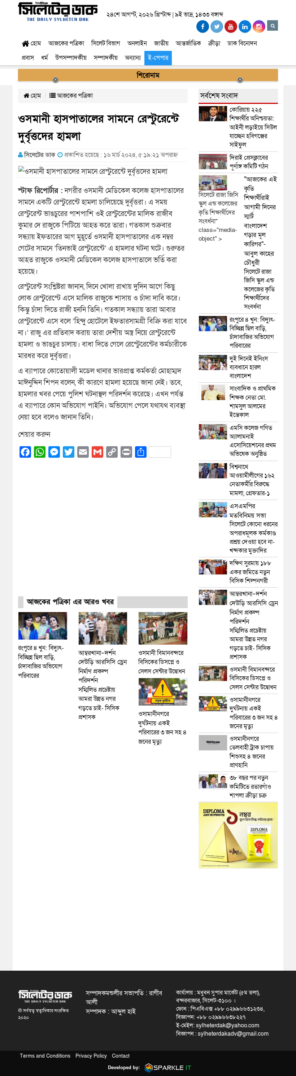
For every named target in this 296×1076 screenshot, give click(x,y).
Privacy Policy (91, 1056)
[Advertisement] (103, 533)
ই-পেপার (158, 58)
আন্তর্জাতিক (188, 43)
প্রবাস (28, 58)
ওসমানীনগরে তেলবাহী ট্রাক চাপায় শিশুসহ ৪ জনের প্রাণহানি (252, 752)
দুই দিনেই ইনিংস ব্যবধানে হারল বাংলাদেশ (249, 368)
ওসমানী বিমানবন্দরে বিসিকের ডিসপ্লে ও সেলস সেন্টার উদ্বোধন (161, 662)
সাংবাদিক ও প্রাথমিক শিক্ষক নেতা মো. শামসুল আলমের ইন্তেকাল (253, 402)
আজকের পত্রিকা (66, 43)
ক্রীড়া (214, 43)
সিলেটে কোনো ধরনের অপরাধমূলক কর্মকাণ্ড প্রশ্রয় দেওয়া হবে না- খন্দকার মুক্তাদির (254, 528)
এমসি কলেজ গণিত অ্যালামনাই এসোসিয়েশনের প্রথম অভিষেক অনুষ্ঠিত (253, 441)
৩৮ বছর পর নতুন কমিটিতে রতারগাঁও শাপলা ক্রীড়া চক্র (250, 787)
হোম (35, 43)
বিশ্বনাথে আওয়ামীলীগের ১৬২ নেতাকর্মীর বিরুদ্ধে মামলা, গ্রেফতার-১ (252, 480)
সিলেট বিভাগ (105, 43)
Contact (121, 1056)
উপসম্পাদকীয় (71, 58)
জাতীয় (161, 43)
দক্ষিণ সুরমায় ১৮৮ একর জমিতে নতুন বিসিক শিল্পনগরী (250, 572)
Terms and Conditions (45, 1056)
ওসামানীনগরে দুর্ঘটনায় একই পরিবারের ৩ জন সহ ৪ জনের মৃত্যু (254, 713)
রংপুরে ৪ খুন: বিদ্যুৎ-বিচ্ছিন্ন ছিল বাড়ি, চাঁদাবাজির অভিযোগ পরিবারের (252, 333)
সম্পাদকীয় (106, 58)
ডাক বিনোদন (242, 43)
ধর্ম (44, 58)
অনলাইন (137, 43)
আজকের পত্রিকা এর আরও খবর (70, 602)
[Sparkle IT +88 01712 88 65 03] (166, 1067)
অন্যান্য (133, 58)
